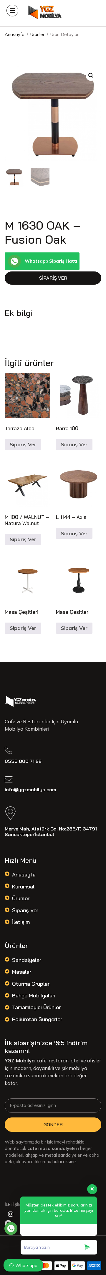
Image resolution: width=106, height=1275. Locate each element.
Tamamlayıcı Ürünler (36, 1007)
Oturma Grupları (31, 983)
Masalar (21, 971)
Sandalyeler (26, 960)
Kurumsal (23, 886)
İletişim (21, 922)
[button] (91, 75)
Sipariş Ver (53, 278)
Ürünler (20, 898)
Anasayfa (24, 874)
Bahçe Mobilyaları (33, 995)
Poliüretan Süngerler (37, 1019)
